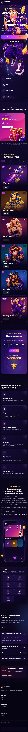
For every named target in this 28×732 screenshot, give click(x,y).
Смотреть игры (14, 41)
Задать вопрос (4, 717)
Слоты (12, 161)
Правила (2, 709)
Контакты (3, 715)
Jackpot (23, 161)
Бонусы (2, 699)
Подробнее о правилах (7, 675)
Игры (2, 697)
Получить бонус (7, 127)
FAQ (1, 708)
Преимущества (4, 706)
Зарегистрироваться (14, 37)
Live (18, 161)
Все (3, 160)
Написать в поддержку (8, 627)
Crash (7, 161)
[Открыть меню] (25, 2)
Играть (6, 187)
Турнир (2, 700)
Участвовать (14, 350)
